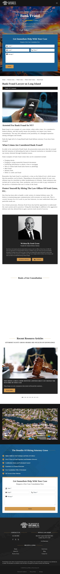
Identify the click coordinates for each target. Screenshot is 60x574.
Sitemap (41, 571)
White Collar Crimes (30, 79)
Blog (44, 551)
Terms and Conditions (22, 571)
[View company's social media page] (13, 539)
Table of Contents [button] (10, 88)
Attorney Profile (24, 259)
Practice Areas (10, 79)
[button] (57, 3)
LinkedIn (38, 259)
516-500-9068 (35, 30)
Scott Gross (44, 549)
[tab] (22, 397)
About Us (15, 551)
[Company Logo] (30, 525)
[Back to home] (9, 3)
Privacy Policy (33, 571)
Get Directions (44, 541)
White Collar (19, 79)
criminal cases (15, 252)
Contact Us (44, 553)
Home (3, 79)
